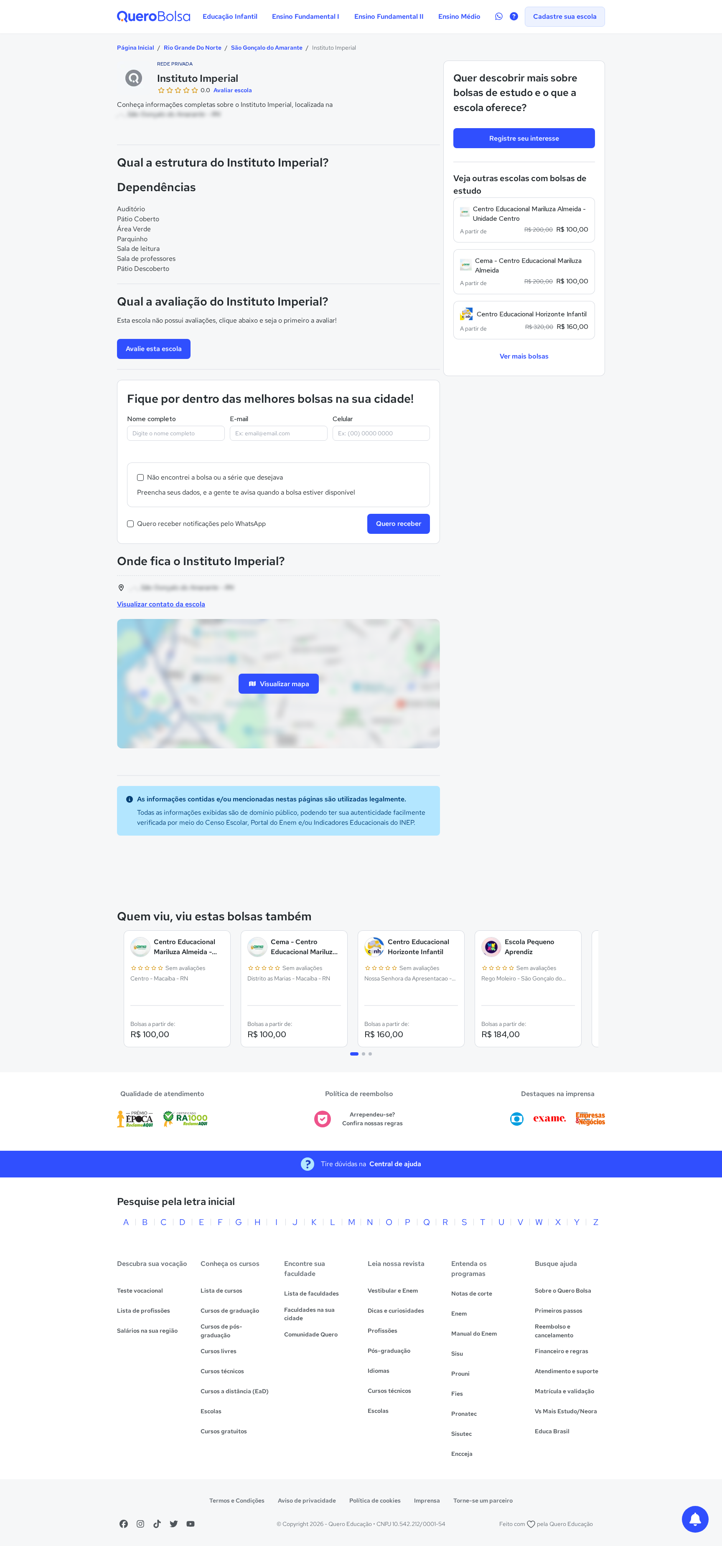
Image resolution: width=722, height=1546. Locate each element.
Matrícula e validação (564, 1391)
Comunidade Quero (311, 1334)
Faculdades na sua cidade (309, 1314)
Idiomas (378, 1370)
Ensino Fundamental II (389, 16)
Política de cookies (375, 1500)
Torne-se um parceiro (483, 1500)
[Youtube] (190, 1524)
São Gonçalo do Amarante (267, 47)
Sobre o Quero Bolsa (563, 1290)
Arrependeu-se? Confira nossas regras (372, 1119)
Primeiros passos (558, 1310)
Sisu (457, 1353)
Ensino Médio (459, 16)
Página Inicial (135, 47)
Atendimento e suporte (566, 1371)
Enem (459, 1313)
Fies (457, 1393)
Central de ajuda (395, 1164)
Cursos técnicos (222, 1371)
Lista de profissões (143, 1310)
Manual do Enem (474, 1333)
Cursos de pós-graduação (221, 1331)
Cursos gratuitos (224, 1431)
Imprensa (427, 1500)
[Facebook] (123, 1524)
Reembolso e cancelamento (554, 1331)
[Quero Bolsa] (153, 17)
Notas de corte (471, 1293)
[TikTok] (157, 1524)
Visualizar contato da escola (161, 604)
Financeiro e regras (561, 1351)
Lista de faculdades (311, 1293)
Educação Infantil (230, 16)
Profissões (382, 1330)
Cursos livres (218, 1351)
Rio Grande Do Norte (192, 47)
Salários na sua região (147, 1330)
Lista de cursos (221, 1290)
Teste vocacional (140, 1290)
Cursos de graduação (230, 1310)
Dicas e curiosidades (396, 1310)
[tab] (354, 1054)
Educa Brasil (552, 1431)
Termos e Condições (236, 1500)
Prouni (460, 1373)
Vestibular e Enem (393, 1290)
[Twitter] (173, 1524)
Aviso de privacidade (307, 1500)
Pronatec (464, 1413)
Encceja (462, 1454)
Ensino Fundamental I (305, 16)
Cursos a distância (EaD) (235, 1391)
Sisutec (461, 1433)
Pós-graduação (389, 1350)
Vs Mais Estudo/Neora (566, 1411)
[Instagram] (140, 1524)
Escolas (211, 1411)
